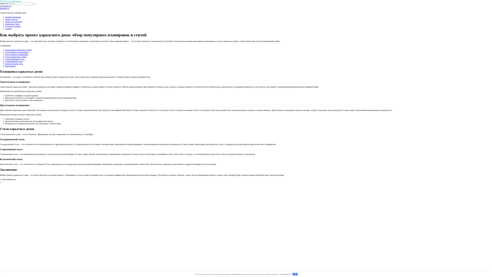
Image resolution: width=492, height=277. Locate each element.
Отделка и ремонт (13, 26)
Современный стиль (14, 61)
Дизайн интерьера (13, 17)
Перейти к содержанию (10, 1)
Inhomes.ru (4, 8)
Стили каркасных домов (16, 57)
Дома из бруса (11, 19)
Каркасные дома (12, 24)
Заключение (10, 66)
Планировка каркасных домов (18, 50)
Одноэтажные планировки (17, 52)
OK (295, 274)
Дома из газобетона (13, 22)
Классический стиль (14, 64)
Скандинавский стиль (14, 59)
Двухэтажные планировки (16, 54)
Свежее (8, 29)
